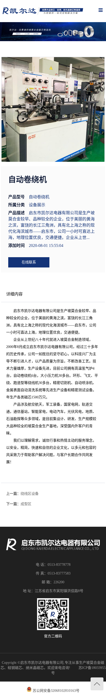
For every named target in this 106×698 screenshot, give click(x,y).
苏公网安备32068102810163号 (56, 691)
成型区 (26, 504)
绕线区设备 (30, 494)
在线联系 (29, 262)
